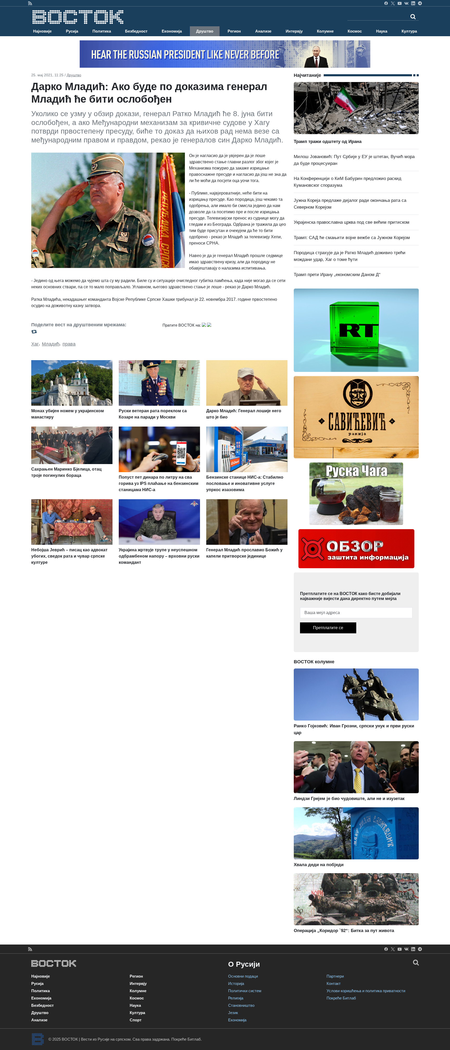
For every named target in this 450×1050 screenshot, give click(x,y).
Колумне (325, 31)
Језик (233, 1012)
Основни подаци (243, 976)
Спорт (135, 1020)
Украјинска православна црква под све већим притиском (351, 222)
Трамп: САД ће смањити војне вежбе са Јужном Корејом (352, 237)
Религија (235, 998)
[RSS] (30, 3)
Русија (72, 31)
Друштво (204, 31)
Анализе (263, 31)
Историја (236, 983)
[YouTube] (400, 3)
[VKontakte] (406, 3)
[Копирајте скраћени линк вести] (93, 331)
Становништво (241, 1005)
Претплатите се (328, 628)
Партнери (335, 976)
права (69, 344)
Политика (101, 31)
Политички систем (244, 991)
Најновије (42, 31)
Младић (50, 344)
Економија (172, 31)
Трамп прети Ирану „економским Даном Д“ (337, 274)
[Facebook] (386, 3)
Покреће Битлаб (341, 998)
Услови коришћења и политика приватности (366, 991)
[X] (393, 3)
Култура (409, 31)
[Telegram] (420, 3)
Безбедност (136, 31)
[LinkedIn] (413, 3)
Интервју (294, 31)
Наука (381, 31)
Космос (355, 31)
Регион (234, 31)
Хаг (35, 344)
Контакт (334, 983)
